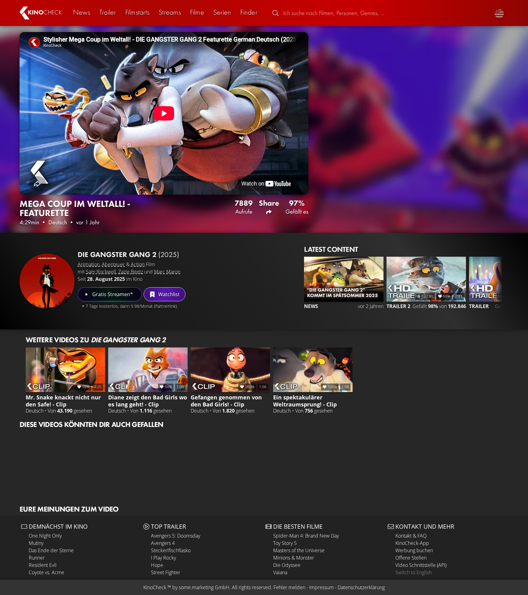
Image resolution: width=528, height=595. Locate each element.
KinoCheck (154, 587)
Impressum (321, 587)
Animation (89, 264)
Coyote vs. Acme (46, 572)
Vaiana (280, 572)
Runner (37, 558)
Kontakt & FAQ (411, 536)
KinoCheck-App (412, 543)
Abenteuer (113, 264)
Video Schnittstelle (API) (420, 565)
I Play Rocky (163, 558)
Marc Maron (167, 271)
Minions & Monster (293, 558)
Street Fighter (165, 572)
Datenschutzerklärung (361, 587)
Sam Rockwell (101, 271)
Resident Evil (43, 565)
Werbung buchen (414, 550)
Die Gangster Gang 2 (128, 254)
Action (138, 264)
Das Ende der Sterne (51, 550)
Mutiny (36, 543)
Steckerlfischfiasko (171, 550)
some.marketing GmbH (204, 587)
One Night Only (45, 536)
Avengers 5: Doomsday (175, 536)
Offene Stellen (411, 558)
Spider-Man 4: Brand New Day (306, 536)
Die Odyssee (286, 565)
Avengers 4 (163, 543)
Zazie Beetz (130, 271)
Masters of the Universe (298, 550)
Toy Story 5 (285, 543)
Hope (157, 565)
